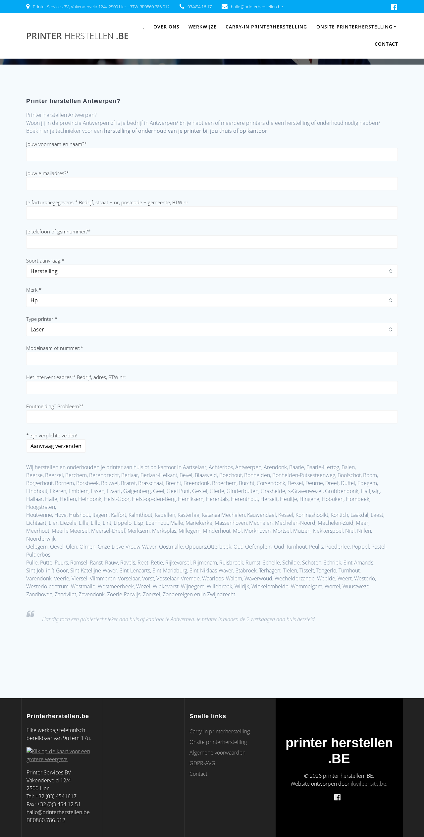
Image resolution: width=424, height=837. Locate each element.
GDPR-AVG (202, 763)
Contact (386, 44)
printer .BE (77, 36)
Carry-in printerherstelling (266, 27)
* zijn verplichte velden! (52, 435)
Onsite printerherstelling (354, 27)
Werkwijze (202, 27)
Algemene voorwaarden (217, 752)
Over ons (166, 27)
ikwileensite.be (368, 783)
